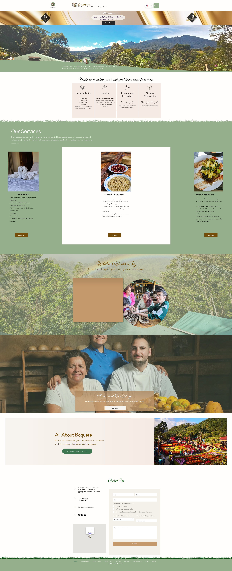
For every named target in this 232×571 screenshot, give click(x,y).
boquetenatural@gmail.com (86, 507)
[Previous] (4, 300)
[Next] (227, 300)
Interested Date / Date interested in (123, 516)
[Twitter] (85, 515)
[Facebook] (79, 515)
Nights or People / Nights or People (145, 516)
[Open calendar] (131, 519)
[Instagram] (82, 515)
